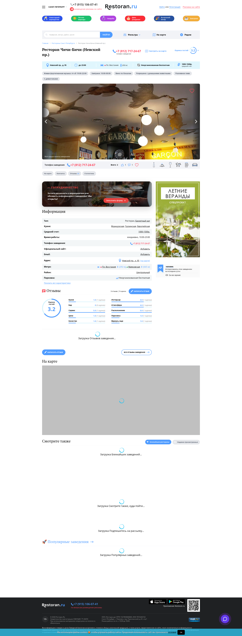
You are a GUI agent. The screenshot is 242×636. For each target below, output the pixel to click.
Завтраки (191, 18)
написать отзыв (55, 352)
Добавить (145, 249)
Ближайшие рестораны (159, 442)
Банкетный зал (142, 220)
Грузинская (130, 226)
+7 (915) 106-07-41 (85, 604)
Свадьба (107, 18)
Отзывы (74, 173)
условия (172, 632)
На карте (161, 34)
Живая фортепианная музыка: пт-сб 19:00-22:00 (65, 73)
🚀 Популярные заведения (65, 541)
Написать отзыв (141, 291)
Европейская (143, 226)
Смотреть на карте (157, 51)
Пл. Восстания (109, 266)
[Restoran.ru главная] (121, 7)
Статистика (89, 173)
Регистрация (174, 7)
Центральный (143, 272)
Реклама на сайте (191, 7)
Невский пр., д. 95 (58, 65)
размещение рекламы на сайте (88, 9)
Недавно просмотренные (187, 442)
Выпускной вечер (162, 18)
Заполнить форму (114, 200)
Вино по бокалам (123, 73)
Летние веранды (78, 18)
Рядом (188, 34)
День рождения (133, 18)
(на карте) (145, 260)
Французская (117, 226)
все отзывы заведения (134, 352)
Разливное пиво (182, 73)
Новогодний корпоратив (51, 18)
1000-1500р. (144, 231)
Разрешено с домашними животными (153, 73)
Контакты (61, 173)
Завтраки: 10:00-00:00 (101, 73)
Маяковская (134, 266)
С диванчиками (51, 79)
